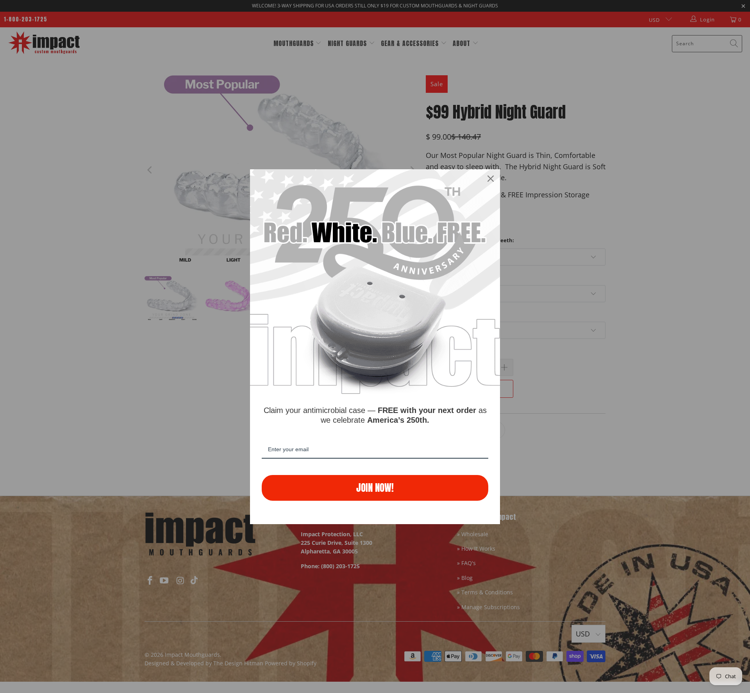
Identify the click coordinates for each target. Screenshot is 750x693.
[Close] (490, 178)
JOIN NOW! (375, 487)
